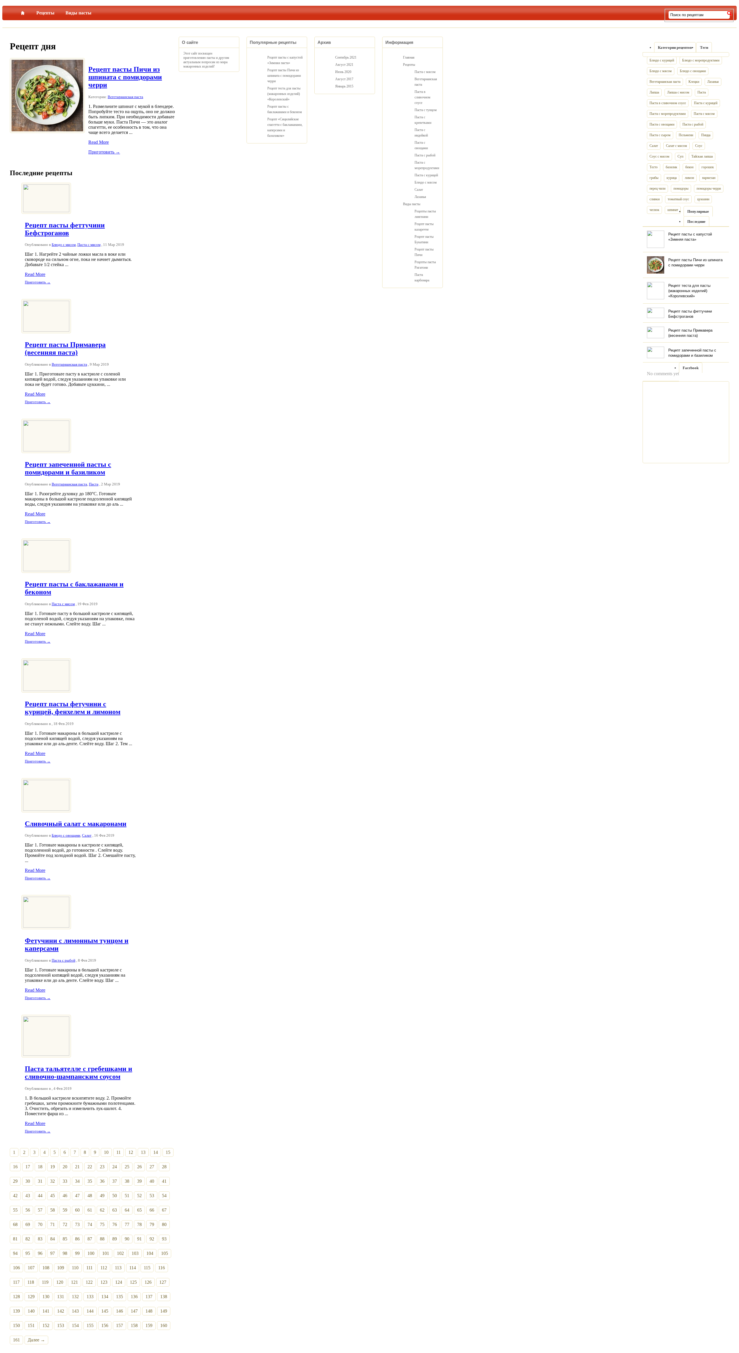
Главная (22, 12)
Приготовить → (104, 151)
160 (163, 1325)
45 (52, 1195)
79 (152, 1224)
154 (75, 1325)
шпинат (672, 210)
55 (15, 1210)
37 (114, 1181)
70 (40, 1224)
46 (65, 1195)
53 (152, 1195)
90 (127, 1238)
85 (65, 1238)
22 (89, 1166)
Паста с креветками (423, 120)
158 (134, 1325)
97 (52, 1253)
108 (45, 1267)
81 (15, 1238)
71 (52, 1224)
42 (15, 1195)
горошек (707, 167)
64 (127, 1210)
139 (16, 1311)
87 (89, 1238)
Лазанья (713, 82)
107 (31, 1267)
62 (102, 1210)
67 (164, 1210)
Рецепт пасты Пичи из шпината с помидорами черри (125, 77)
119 (45, 1282)
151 (31, 1325)
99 (77, 1253)
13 (143, 1152)
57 (40, 1210)
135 (119, 1296)
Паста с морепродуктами (668, 114)
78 (139, 1224)
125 (133, 1282)
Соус (698, 146)
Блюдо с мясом (64, 244)
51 (127, 1195)
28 (164, 1166)
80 (164, 1224)
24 (114, 1166)
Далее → (36, 1339)
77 (127, 1224)
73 (77, 1224)
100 (90, 1253)
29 (15, 1181)
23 (102, 1166)
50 (114, 1195)
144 (90, 1311)
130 (45, 1296)
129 (31, 1296)
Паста (93, 484)
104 (149, 1253)
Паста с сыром (660, 135)
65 (139, 1210)
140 (31, 1311)
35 (89, 1181)
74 (89, 1224)
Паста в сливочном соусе (668, 103)
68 (15, 1224)
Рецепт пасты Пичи (424, 252)
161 (16, 1339)
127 (162, 1282)
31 (40, 1181)
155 (90, 1325)
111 (89, 1267)
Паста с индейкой (421, 132)
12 (130, 1152)
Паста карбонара (422, 277)
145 (104, 1311)
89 (114, 1238)
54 (164, 1195)
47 (77, 1195)
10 (106, 1152)
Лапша (654, 92)
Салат (87, 835)
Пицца (705, 135)
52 (139, 1195)
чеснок (654, 210)
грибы (654, 178)
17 (27, 1166)
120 (59, 1282)
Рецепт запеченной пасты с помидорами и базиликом (68, 468)
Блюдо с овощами (66, 835)
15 (168, 1152)
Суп (680, 156)
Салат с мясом (676, 146)
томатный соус (678, 199)
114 (132, 1267)
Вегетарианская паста (125, 97)
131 (60, 1296)
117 (16, 1282)
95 (27, 1253)
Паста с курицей (705, 103)
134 (104, 1296)
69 (27, 1224)
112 (103, 1267)
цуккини (703, 199)
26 (139, 1166)
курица (672, 178)
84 (52, 1238)
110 (75, 1267)
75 (102, 1224)
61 (89, 1210)
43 (27, 1195)
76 (114, 1224)
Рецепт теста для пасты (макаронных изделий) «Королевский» (689, 290)
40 (152, 1181)
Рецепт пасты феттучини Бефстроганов (65, 229)
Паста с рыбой (63, 960)
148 (148, 1311)
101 (105, 1253)
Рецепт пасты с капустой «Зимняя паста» (285, 60)
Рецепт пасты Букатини (424, 239)
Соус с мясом (659, 156)
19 (52, 1166)
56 (27, 1210)
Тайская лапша (702, 156)
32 (52, 1181)
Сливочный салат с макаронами (75, 823)
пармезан (708, 178)
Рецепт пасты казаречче (424, 226)
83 (40, 1238)
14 (155, 1152)
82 (27, 1238)
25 (127, 1166)
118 (30, 1282)
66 (152, 1210)
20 (65, 1166)
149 (163, 1311)
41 (164, 1181)
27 (152, 1166)
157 (119, 1325)
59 (65, 1210)
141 (45, 1311)
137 (148, 1296)
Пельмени (686, 135)
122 (89, 1282)
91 (139, 1238)
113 (118, 1267)
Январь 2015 (344, 86)
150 (16, 1325)
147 (134, 1311)
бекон (689, 167)
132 (75, 1296)
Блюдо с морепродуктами (700, 60)
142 (60, 1311)
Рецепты (45, 12)
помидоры (680, 188)
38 (127, 1181)
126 (148, 1282)
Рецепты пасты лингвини (425, 214)
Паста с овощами (662, 124)
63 (114, 1210)
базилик (671, 167)
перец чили (657, 188)
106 (16, 1267)
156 (104, 1325)
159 (148, 1325)
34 (77, 1181)
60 (77, 1210)
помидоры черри (709, 188)
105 (164, 1253)
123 (103, 1282)
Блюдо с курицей (662, 60)
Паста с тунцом (426, 110)
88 (102, 1238)
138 (163, 1296)
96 (40, 1253)
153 (60, 1325)
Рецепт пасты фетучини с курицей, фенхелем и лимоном (72, 707)
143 (75, 1311)
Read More (98, 142)
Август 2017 (344, 79)
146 (119, 1311)
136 (134, 1296)
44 (40, 1195)
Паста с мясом (88, 244)
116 (161, 1267)
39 (139, 1181)
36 (102, 1181)
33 (65, 1181)
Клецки (693, 82)
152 (45, 1325)
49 (102, 1195)
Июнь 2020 (343, 72)
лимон (689, 178)
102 (120, 1253)
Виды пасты (79, 12)
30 (27, 1181)
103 (135, 1253)
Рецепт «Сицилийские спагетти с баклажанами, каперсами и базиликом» (285, 127)
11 (118, 1152)
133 (90, 1296)
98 (65, 1253)
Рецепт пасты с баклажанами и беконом (284, 109)
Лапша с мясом (678, 92)
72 (65, 1224)
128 (16, 1296)
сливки (655, 199)
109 (60, 1267)
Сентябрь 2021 (346, 57)
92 (152, 1238)
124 (118, 1282)
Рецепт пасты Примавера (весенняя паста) (65, 348)
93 (164, 1238)
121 (74, 1282)
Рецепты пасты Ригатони (425, 265)
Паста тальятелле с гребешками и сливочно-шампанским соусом (78, 1072)
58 (52, 1210)
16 (15, 1166)
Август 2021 (344, 65)
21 (77, 1166)
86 (77, 1238)
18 (40, 1166)
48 (89, 1195)
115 (147, 1267)
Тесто (654, 167)
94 (15, 1253)
